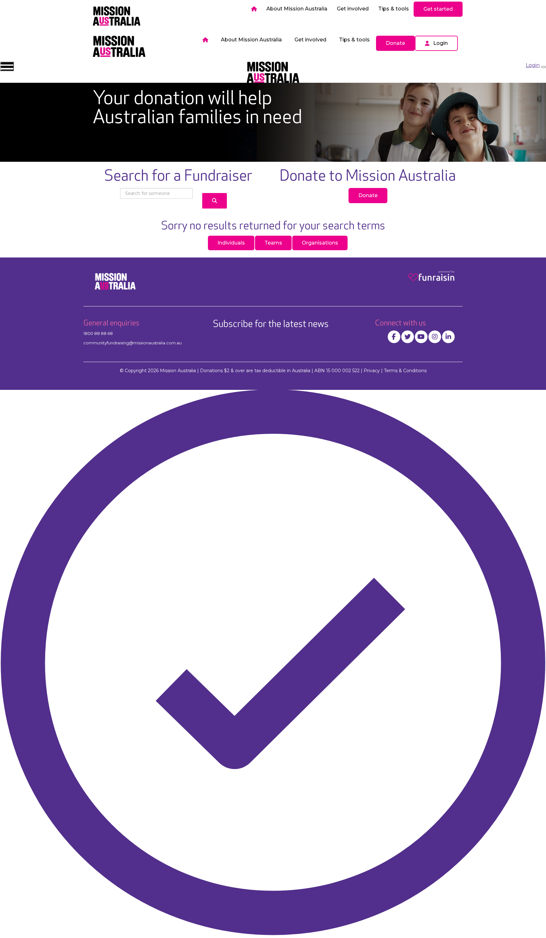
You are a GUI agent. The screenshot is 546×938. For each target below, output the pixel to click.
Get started (438, 9)
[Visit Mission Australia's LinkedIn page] (448, 336)
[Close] (543, 67)
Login (440, 43)
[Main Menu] (7, 66)
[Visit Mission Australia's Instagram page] (434, 336)
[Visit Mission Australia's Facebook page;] (394, 336)
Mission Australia (178, 370)
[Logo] (116, 16)
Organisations (320, 243)
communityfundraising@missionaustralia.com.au (132, 342)
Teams (273, 243)
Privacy (372, 370)
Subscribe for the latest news (271, 324)
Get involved (353, 9)
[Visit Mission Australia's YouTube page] (421, 336)
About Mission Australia (296, 9)
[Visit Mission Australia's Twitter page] (407, 336)
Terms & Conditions (405, 370)
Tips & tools (393, 9)
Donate (395, 43)
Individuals (231, 243)
